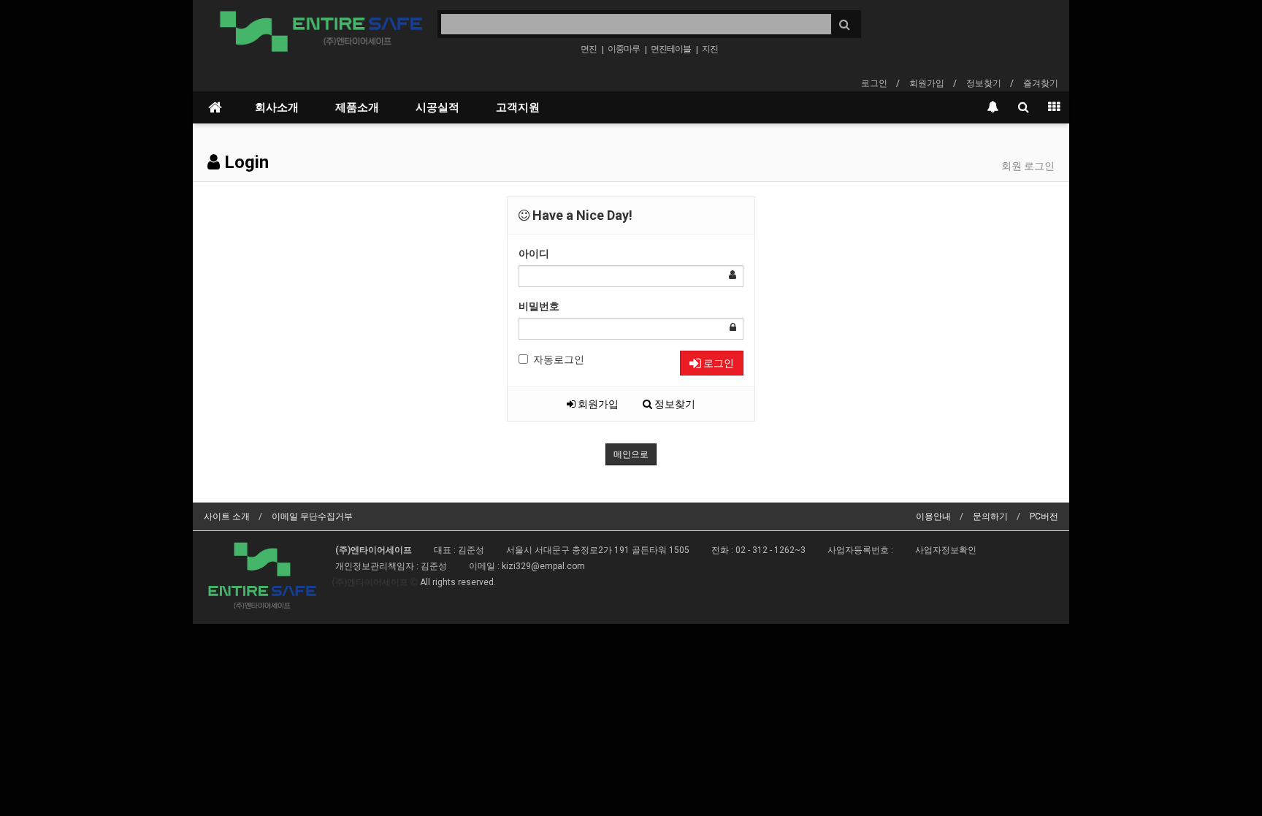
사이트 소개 (227, 516)
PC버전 (1044, 516)
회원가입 (926, 83)
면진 (589, 49)
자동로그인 (558, 359)
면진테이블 (671, 49)
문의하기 (990, 516)
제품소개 (357, 107)
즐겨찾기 (1040, 83)
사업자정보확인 (945, 550)
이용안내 (933, 516)
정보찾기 (983, 83)
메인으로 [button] (631, 454)
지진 (710, 49)
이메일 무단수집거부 (312, 516)
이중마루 (624, 49)
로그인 (874, 83)
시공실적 (437, 107)
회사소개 (277, 107)
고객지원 (518, 107)
